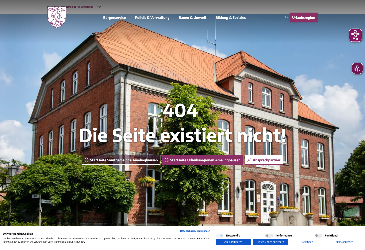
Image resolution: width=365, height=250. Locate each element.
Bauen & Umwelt (192, 17)
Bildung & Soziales (231, 17)
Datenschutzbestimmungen (195, 230)
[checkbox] (219, 235)
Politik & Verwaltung (152, 17)
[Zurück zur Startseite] (56, 17)
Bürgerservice (114, 17)
